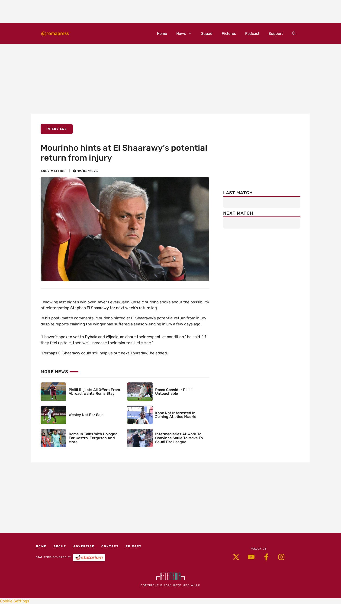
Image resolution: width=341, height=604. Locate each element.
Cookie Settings (14, 601)
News (181, 33)
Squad (206, 33)
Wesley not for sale (86, 415)
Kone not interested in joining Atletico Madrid (175, 415)
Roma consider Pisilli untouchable (173, 392)
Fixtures (229, 33)
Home (162, 33)
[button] (293, 34)
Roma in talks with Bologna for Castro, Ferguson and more (93, 438)
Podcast (252, 33)
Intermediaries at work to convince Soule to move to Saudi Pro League (179, 438)
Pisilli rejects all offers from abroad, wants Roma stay (94, 392)
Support (276, 33)
